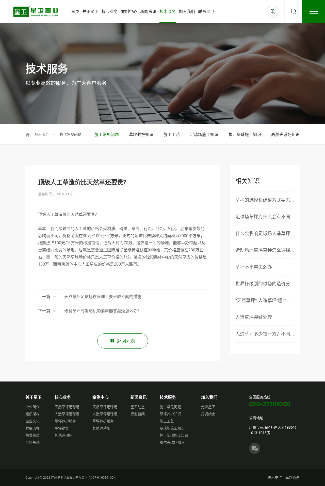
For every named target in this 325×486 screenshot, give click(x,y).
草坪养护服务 (65, 421)
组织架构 (32, 413)
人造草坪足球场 (67, 413)
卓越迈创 (292, 477)
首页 (75, 11)
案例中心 (129, 11)
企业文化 (32, 421)
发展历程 (32, 428)
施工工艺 (172, 134)
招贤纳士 (208, 413)
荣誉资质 (32, 435)
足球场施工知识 (204, 134)
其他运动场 (63, 435)
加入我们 (187, 11)
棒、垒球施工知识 (245, 134)
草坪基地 (32, 442)
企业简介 (32, 406)
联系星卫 (206, 11)
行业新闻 (138, 413)
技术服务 (167, 11)
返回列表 (126, 341)
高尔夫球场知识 (285, 134)
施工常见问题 (70, 134)
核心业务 (110, 11)
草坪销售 (62, 428)
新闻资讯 (148, 11)
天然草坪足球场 (67, 406)
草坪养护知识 (141, 134)
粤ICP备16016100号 (102, 477)
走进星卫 (208, 406)
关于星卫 (90, 11)
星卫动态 (138, 406)
